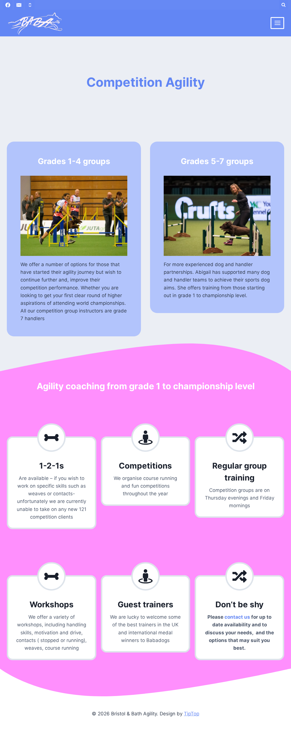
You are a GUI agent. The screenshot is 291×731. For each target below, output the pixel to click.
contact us (237, 617)
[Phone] (30, 5)
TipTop (191, 713)
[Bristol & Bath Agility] (35, 23)
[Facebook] (8, 5)
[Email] (19, 5)
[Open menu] (277, 23)
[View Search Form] (283, 4)
